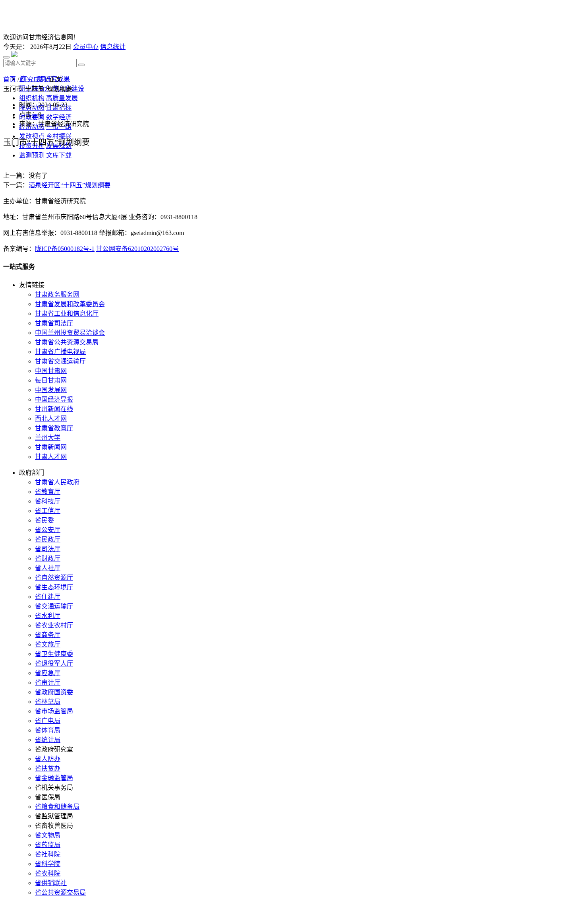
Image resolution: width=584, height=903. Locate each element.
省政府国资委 (54, 692)
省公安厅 (47, 529)
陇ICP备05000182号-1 (65, 248)
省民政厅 (47, 539)
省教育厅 (47, 491)
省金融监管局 (54, 778)
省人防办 (47, 758)
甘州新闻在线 (54, 409)
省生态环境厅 (54, 587)
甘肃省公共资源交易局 (67, 342)
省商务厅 (47, 634)
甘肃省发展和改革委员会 (70, 304)
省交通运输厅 (54, 606)
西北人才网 (51, 418)
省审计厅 (47, 682)
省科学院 (47, 863)
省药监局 (47, 844)
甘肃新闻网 (51, 447)
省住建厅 (47, 596)
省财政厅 (47, 558)
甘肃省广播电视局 (60, 351)
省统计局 (47, 739)
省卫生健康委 (54, 654)
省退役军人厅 (54, 663)
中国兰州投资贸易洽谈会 (70, 332)
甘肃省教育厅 (54, 428)
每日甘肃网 (51, 380)
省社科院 (47, 854)
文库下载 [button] (59, 155)
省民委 (44, 520)
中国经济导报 (54, 399)
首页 (9, 79)
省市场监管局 (54, 711)
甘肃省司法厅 (54, 323)
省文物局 (47, 835)
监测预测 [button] (31, 155)
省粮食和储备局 (57, 806)
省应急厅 (47, 673)
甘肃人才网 (51, 456)
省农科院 (47, 873)
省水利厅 (47, 615)
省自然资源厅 (54, 577)
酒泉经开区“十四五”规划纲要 (69, 185)
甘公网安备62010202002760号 (137, 248)
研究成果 (33, 79)
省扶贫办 (47, 768)
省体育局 (47, 730)
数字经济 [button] (59, 117)
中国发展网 (51, 389)
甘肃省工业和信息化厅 (67, 313)
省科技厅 (47, 501)
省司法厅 (47, 549)
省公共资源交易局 (60, 892)
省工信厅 (47, 510)
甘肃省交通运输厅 (60, 361)
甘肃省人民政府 (57, 482)
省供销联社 (51, 883)
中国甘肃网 (51, 370)
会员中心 (86, 46)
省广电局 (47, 720)
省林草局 (47, 701)
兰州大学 (47, 437)
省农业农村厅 (54, 625)
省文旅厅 (47, 644)
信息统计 (113, 46)
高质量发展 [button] (62, 98)
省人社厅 (47, 568)
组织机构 (31, 98)
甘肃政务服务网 (57, 294)
